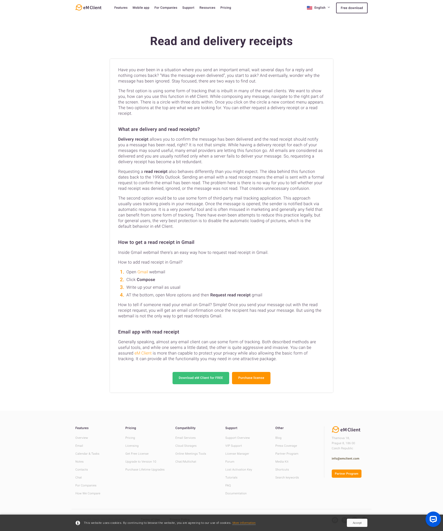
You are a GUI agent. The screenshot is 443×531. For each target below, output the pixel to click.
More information (244, 523)
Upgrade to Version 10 (140, 461)
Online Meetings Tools (190, 453)
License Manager (237, 453)
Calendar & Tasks (87, 453)
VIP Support (233, 445)
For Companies (165, 8)
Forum (229, 461)
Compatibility (185, 428)
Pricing (225, 8)
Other (279, 428)
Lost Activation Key (238, 469)
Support (188, 8)
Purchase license (251, 378)
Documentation (236, 493)
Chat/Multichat (185, 461)
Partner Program (286, 453)
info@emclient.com (345, 458)
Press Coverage (286, 445)
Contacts (81, 469)
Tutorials (231, 477)
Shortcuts (282, 469)
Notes (79, 461)
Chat (78, 477)
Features (121, 8)
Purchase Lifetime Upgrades (145, 469)
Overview (81, 438)
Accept (357, 523)
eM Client (143, 353)
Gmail (142, 271)
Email (79, 445)
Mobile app (141, 8)
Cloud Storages (186, 445)
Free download (352, 8)
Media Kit (281, 461)
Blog (278, 438)
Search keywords (287, 477)
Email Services (185, 438)
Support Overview (237, 438)
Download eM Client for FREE (201, 378)
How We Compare (87, 493)
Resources (207, 8)
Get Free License (137, 453)
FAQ (228, 485)
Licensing (132, 445)
